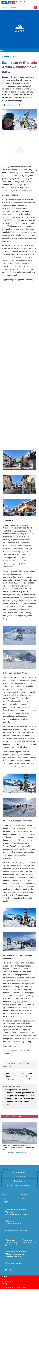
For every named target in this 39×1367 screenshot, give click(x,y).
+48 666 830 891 (20, 1172)
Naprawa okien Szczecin (15, 1256)
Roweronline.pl (12, 1242)
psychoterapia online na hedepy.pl (18, 1214)
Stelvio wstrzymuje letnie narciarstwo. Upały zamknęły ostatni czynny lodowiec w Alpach (19, 1147)
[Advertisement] (19, 149)
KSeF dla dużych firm (14, 1223)
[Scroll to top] (36, 1364)
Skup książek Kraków (14, 1263)
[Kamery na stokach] (21, 2)
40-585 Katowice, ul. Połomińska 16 (20, 1185)
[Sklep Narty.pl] (24, 2)
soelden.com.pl (12, 1245)
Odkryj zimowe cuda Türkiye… (10, 1076)
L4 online (10, 1212)
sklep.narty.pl (11, 1240)
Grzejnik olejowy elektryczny (16, 1254)
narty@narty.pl (20, 1181)
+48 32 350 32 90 (20, 1177)
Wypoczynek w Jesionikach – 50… (28, 1074)
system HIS (10, 1221)
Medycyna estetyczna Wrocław (17, 1230)
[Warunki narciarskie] (17, 2)
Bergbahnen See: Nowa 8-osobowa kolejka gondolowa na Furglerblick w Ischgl (20, 1093)
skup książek (11, 1270)
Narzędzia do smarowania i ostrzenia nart (29, 1242)
